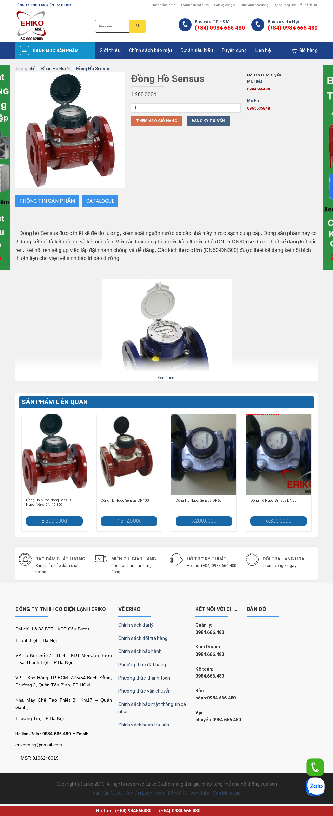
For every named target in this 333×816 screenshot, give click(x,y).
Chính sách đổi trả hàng (142, 638)
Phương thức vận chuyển (144, 691)
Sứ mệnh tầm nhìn (162, 5)
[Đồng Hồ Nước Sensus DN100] (129, 454)
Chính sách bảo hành (140, 651)
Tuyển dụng (234, 50)
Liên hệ (263, 50)
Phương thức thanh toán (144, 678)
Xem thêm (166, 377)
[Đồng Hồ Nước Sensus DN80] (278, 454)
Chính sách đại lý (135, 625)
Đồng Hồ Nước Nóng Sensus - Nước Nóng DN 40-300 (49, 502)
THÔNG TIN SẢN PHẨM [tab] (47, 201)
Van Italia (199, 792)
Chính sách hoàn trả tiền (143, 724)
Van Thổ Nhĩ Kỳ (171, 792)
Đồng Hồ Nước (55, 68)
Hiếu (258, 85)
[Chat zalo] (315, 786)
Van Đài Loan (138, 792)
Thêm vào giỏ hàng (156, 120)
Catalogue (100, 201)
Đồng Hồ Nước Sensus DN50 (198, 500)
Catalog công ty (224, 5)
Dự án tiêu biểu (197, 50)
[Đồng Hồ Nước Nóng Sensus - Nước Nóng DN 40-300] (54, 454)
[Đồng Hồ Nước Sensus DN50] (203, 454)
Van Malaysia (227, 792)
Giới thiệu (110, 50)
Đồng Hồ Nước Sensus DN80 (273, 500)
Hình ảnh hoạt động (254, 5)
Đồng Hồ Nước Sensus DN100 (125, 500)
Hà (258, 104)
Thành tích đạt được (195, 5)
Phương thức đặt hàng (142, 664)
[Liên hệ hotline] (315, 767)
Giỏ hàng (308, 50)
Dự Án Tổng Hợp (285, 5)
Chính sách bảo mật (150, 50)
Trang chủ (25, 68)
